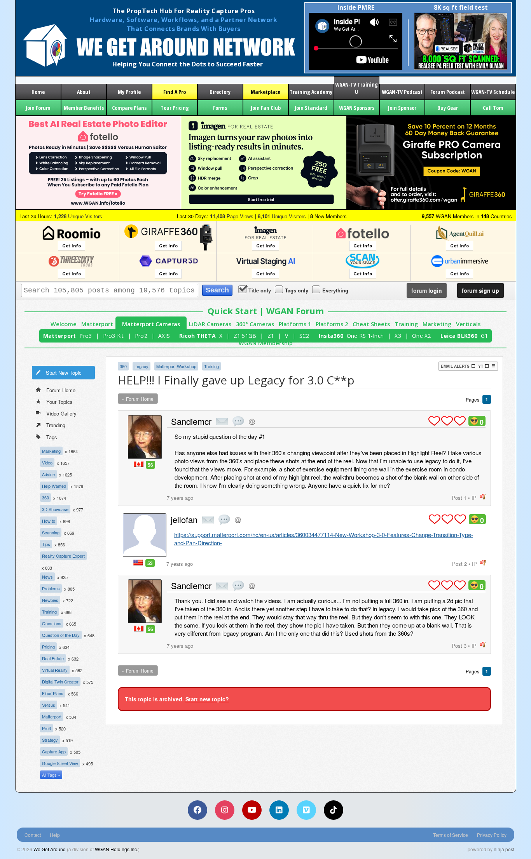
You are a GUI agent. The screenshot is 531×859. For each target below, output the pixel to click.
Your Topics (59, 401)
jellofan (184, 519)
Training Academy (311, 92)
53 (150, 563)
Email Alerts (455, 366)
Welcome (64, 324)
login (426, 290)
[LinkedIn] (279, 810)
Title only (259, 290)
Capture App (54, 751)
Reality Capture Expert (63, 556)
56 (150, 464)
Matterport (97, 324)
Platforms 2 (332, 324)
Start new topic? (207, 699)
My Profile (129, 92)
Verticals (468, 324)
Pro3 (85, 335)
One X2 (421, 335)
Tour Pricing (175, 107)
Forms (220, 107)
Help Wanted (54, 486)
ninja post (504, 849)
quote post (238, 421)
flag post (483, 497)
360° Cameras (255, 324)
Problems (51, 588)
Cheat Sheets (371, 324)
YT (480, 366)
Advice (48, 474)
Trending (55, 425)
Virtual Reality (55, 670)
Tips (46, 544)
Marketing (437, 324)
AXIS (164, 335)
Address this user (252, 421)
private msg (222, 421)
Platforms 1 (295, 324)
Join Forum (38, 107)
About (84, 92)
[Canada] (138, 464)
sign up (480, 290)
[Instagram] (224, 810)
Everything (335, 290)
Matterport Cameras (151, 324)
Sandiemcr (191, 421)
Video (47, 462)
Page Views (231, 216)
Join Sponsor (402, 107)
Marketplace (265, 92)
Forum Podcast (447, 92)
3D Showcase (55, 509)
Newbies (50, 600)
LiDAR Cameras (210, 324)
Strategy (50, 740)
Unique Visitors (78, 216)
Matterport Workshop (176, 366)
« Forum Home (138, 398)
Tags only (296, 290)
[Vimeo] (306, 810)
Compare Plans (129, 107)
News (47, 577)
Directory (220, 92)
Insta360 (331, 335)
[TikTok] (333, 810)
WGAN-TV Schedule (493, 92)
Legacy (141, 366)
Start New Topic (64, 372)
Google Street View (60, 763)
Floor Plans (52, 693)
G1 (484, 335)
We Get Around (49, 849)
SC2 (304, 335)
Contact (32, 834)
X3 (398, 335)
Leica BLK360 (458, 335)
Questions (51, 623)
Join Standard (311, 107)
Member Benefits (84, 107)
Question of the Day (61, 635)
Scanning (50, 532)
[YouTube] (252, 810)
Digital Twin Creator (60, 681)
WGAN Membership (266, 343)
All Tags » (51, 775)
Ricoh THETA (197, 335)
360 (45, 497)
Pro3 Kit (113, 335)
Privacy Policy (492, 834)
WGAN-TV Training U (356, 88)
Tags (51, 437)
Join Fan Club (266, 107)
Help (55, 834)
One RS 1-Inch (365, 335)
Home (38, 92)
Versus (48, 705)
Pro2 (141, 335)
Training (406, 324)
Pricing (48, 646)
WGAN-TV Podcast (402, 92)
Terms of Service (450, 834)
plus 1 (434, 421)
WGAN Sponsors (356, 107)
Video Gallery (61, 413)
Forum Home (60, 390)
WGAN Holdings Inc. (116, 849)
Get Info (71, 246)
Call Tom (493, 107)
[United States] (138, 562)
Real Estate (53, 658)
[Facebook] (197, 810)
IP (474, 497)
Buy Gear (447, 107)
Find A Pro (174, 92)
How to (48, 521)
